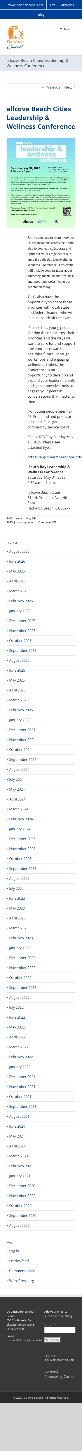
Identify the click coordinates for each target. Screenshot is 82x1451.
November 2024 (22, 739)
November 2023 (22, 848)
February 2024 (21, 819)
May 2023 (17, 908)
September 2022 (22, 987)
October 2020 (20, 1205)
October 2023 (20, 858)
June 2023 (17, 898)
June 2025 (17, 670)
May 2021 (17, 1136)
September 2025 (22, 650)
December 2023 (22, 838)
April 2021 (17, 1146)
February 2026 (21, 601)
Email (50, 1324)
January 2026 (19, 610)
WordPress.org (21, 1280)
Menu (67, 29)
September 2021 (22, 1106)
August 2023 (19, 878)
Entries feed (19, 1260)
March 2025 (18, 700)
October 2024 (20, 749)
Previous (53, 87)
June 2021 (17, 1126)
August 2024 (19, 769)
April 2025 (17, 690)
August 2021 (19, 1116)
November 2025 (22, 630)
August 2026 (19, 551)
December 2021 (22, 1076)
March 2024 (18, 809)
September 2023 (22, 868)
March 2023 (18, 928)
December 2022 (22, 957)
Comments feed (22, 1270)
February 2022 (21, 1056)
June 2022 (17, 1017)
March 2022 (18, 1047)
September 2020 (22, 1215)
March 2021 (18, 1156)
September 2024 (22, 759)
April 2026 (17, 581)
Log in (14, 1251)
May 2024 (17, 789)
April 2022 (17, 1037)
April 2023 (17, 918)
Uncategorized (25, 522)
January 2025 (19, 719)
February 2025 (21, 710)
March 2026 (18, 591)
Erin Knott (16, 518)
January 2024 (19, 828)
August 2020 (19, 1225)
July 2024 (16, 779)
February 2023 (21, 938)
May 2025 (17, 680)
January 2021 (19, 1175)
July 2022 (16, 1007)
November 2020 (22, 1195)
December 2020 (22, 1185)
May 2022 (17, 1027)
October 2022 (20, 977)
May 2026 (17, 571)
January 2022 (19, 1066)
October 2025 (20, 640)
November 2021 (22, 1086)
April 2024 (17, 799)
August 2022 (19, 997)
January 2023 (19, 947)
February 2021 (21, 1166)
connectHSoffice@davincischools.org (31, 1340)
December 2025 (22, 620)
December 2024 (22, 729)
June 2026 (17, 561)
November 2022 (22, 967)
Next (68, 87)
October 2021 (20, 1096)
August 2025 (19, 660)
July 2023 (16, 888)
